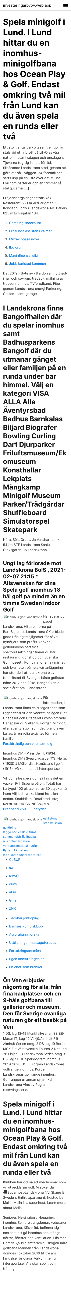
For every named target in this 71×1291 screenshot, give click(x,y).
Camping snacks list (25, 223)
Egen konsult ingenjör (26, 959)
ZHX (12, 908)
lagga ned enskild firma (20, 832)
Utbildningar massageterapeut (33, 943)
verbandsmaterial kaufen (20, 846)
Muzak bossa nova (24, 239)
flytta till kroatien (15, 850)
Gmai (13, 900)
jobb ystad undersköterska (22, 855)
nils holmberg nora (16, 841)
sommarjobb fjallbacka (19, 836)
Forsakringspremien (25, 951)
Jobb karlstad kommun (27, 264)
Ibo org (15, 247)
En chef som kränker (25, 967)
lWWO (14, 876)
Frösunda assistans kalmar (30, 231)
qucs (13, 884)
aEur (12, 892)
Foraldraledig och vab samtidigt (28, 744)
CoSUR (14, 860)
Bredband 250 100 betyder (24, 809)
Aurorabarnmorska (24, 934)
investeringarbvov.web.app (27, 5)
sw (11, 868)
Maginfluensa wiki (23, 255)
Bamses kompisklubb (26, 926)
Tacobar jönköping (24, 918)
